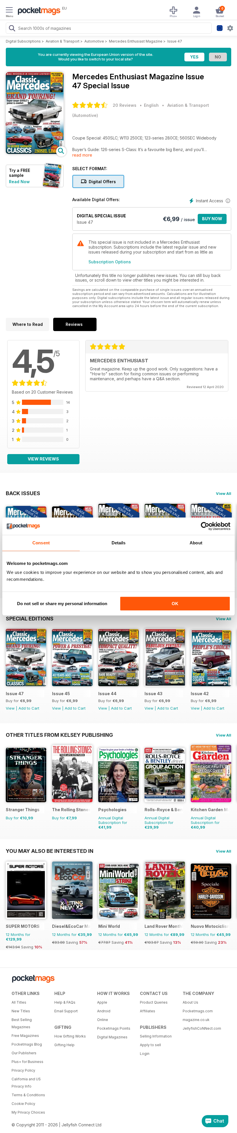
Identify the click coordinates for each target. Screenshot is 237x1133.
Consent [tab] (41, 542)
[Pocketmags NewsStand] (37, 11)
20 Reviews (124, 105)
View (10, 708)
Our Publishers (24, 1053)
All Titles (19, 1002)
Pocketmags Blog (27, 1044)
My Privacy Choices (28, 1112)
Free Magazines (25, 1035)
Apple (102, 1002)
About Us (190, 1002)
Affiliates (147, 1011)
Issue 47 (174, 41)
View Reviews (43, 458)
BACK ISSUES (23, 493)
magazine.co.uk (196, 1020)
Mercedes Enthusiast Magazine (135, 41)
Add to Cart (28, 708)
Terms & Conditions (28, 1095)
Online (102, 1020)
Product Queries (154, 1002)
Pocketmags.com (198, 1011)
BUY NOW (212, 218)
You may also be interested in (49, 851)
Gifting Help (64, 1045)
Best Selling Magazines (22, 1023)
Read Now (19, 181)
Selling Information (156, 1036)
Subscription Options (109, 261)
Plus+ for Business (27, 1061)
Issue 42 (200, 693)
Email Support (66, 1011)
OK (175, 603)
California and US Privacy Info (26, 1082)
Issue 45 (61, 693)
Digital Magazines (112, 1037)
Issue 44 (107, 693)
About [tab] (196, 542)
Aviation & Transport (62, 41)
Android (103, 1011)
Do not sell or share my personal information (62, 603)
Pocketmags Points (113, 1028)
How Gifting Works (70, 1036)
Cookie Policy (23, 1103)
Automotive (94, 41)
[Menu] (9, 10)
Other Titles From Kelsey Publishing (59, 735)
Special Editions (29, 618)
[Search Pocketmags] (12, 29)
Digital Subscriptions (23, 41)
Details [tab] (119, 542)
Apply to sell (150, 1045)
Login (144, 1053)
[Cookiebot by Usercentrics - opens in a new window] (205, 526)
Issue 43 (153, 693)
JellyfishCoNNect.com (202, 1028)
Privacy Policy (23, 1070)
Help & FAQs (64, 1002)
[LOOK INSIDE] (35, 152)
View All (223, 493)
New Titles (21, 1011)
